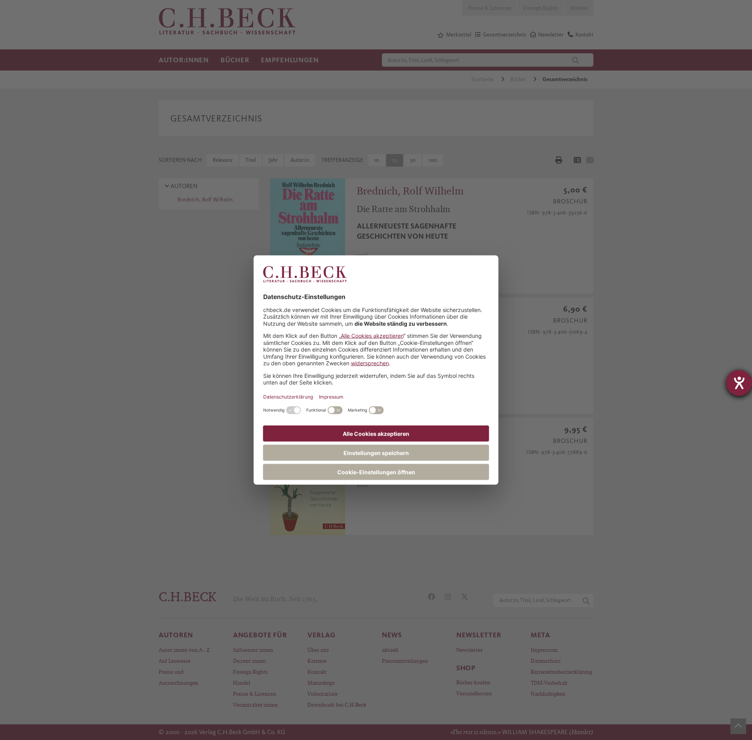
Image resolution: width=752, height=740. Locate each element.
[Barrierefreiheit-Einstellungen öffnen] (739, 383)
